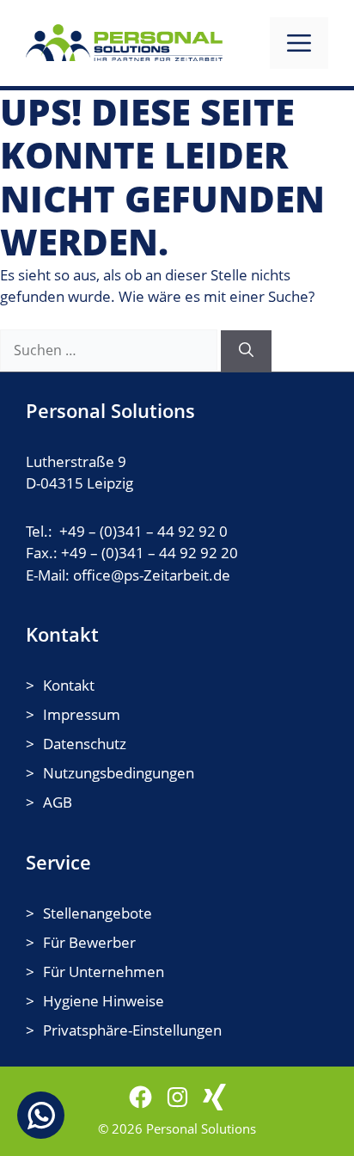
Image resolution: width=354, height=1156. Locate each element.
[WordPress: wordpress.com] (214, 1097)
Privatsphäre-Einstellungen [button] (132, 1030)
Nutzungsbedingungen (118, 773)
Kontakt (69, 685)
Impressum (81, 714)
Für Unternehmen (103, 971)
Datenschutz (84, 743)
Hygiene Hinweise (103, 1001)
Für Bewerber (89, 942)
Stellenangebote (97, 913)
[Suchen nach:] (110, 350)
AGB (57, 802)
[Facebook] (140, 1097)
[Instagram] (177, 1097)
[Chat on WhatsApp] (40, 1115)
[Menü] (299, 43)
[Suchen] (246, 351)
